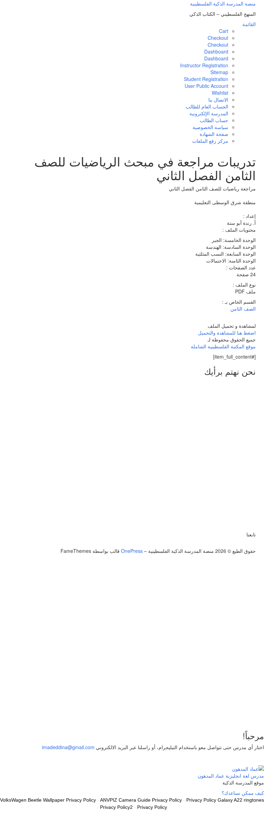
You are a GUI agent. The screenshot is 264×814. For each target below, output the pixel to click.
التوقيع (236, 714)
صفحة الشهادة (214, 133)
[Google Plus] (246, 543)
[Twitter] (254, 543)
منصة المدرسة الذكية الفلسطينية (223, 3)
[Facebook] (250, 543)
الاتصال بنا (218, 99)
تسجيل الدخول (214, 714)
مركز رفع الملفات (210, 140)
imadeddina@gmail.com (68, 747)
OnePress (132, 550)
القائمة (249, 24)
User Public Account (206, 85)
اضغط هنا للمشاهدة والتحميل (227, 332)
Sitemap (219, 72)
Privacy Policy (152, 807)
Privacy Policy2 (116, 807)
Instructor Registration (204, 65)
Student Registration (206, 78)
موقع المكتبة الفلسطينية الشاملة (223, 346)
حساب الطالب (214, 120)
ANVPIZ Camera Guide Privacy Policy (141, 800)
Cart (223, 30)
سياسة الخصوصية (210, 127)
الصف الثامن (243, 308)
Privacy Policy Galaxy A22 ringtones (225, 800)
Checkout (218, 37)
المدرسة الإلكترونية (208, 113)
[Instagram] (242, 543)
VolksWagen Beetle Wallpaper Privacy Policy (48, 800)
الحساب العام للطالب (207, 106)
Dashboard (216, 51)
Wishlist (220, 92)
